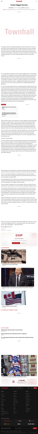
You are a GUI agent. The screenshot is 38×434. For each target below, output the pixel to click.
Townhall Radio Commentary (4, 413)
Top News (2, 393)
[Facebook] (20, 388)
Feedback (11, 431)
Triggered (2, 408)
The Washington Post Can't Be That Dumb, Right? (10, 264)
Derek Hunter (27, 395)
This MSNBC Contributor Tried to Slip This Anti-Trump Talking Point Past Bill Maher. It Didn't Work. (17, 287)
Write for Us (14, 413)
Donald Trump (15, 396)
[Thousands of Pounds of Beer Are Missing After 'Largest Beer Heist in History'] (19, 365)
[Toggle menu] (2, 1)
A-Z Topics (15, 391)
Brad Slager (27, 398)
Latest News (2, 395)
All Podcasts (2, 414)
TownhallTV (2, 401)
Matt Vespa (3, 288)
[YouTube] (22, 388)
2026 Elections (15, 393)
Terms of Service (3, 431)
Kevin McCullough (28, 396)
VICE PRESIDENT (9, 230)
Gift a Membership (28, 408)
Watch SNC (27, 411)
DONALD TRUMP (3, 230)
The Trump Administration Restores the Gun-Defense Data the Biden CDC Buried (17, 337)
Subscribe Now (23, 243)
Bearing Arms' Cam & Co (4, 411)
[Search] (36, 1)
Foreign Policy (15, 399)
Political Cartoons (3, 399)
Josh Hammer (27, 401)
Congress (14, 395)
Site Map (20, 431)
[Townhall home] (4, 388)
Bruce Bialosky (11, 7)
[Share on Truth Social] (21, 7)
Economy (14, 398)
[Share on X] (19, 7)
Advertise (14, 408)
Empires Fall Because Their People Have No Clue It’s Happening (14, 333)
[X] (16, 388)
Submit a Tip (15, 411)
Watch (2, 398)
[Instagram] (18, 388)
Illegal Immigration (15, 401)
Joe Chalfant (3, 265)
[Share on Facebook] (23, 7)
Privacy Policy (7, 431)
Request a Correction (15, 431)
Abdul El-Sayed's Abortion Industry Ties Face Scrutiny (12, 330)
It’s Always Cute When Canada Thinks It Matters (9, 306)
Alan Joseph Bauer (28, 399)
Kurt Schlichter (4, 307)
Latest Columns (3, 396)
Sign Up (35, 428)
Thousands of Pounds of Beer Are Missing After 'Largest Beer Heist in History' (14, 376)
